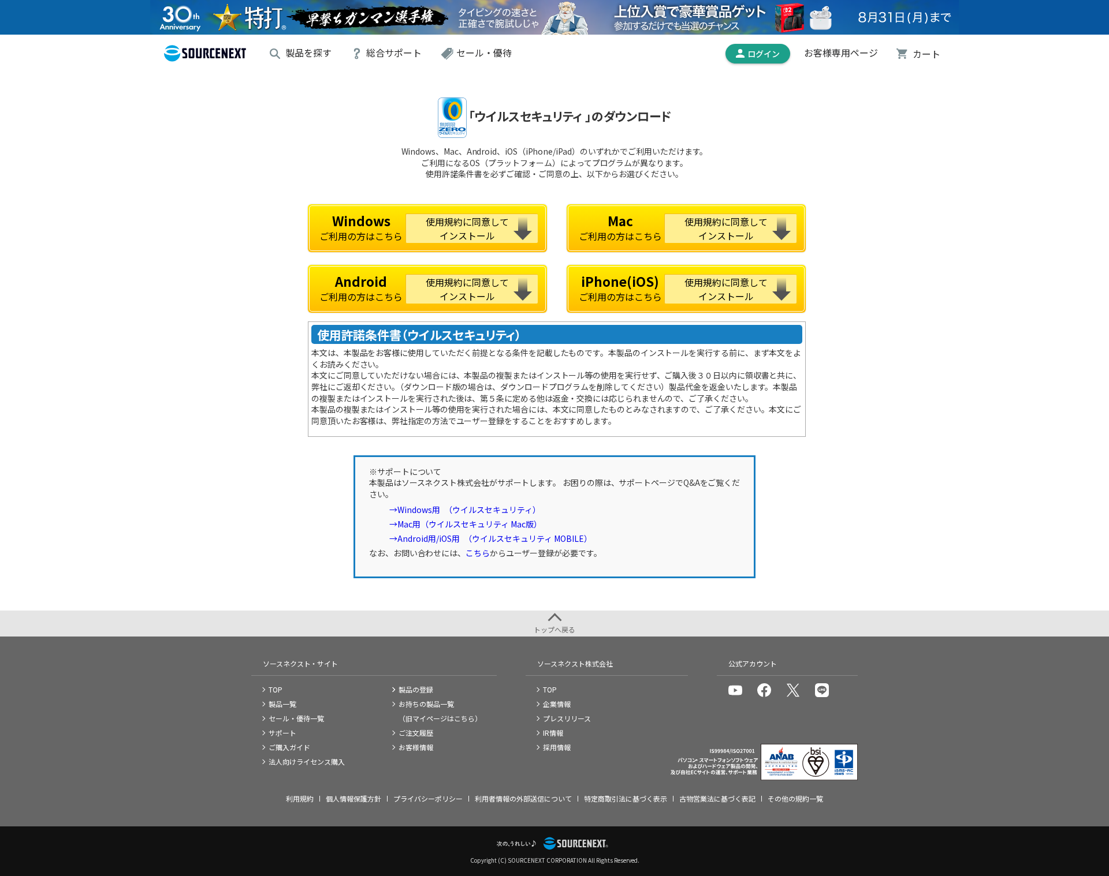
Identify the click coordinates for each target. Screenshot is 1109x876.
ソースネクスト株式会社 (574, 663)
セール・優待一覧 (296, 718)
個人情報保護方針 (353, 798)
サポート (282, 733)
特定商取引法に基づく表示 (625, 798)
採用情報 (557, 747)
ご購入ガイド (289, 747)
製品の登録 (416, 689)
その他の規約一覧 (795, 798)
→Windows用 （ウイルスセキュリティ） (465, 509)
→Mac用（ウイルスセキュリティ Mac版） (465, 524)
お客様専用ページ (841, 53)
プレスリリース (567, 718)
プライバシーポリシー (428, 798)
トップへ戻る (554, 629)
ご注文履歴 (416, 733)
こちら (478, 553)
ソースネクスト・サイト (300, 663)
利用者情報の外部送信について (523, 798)
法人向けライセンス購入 (307, 761)
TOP (275, 689)
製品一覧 (282, 704)
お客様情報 (416, 747)
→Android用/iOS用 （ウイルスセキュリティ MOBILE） (490, 538)
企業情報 (557, 704)
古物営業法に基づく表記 (717, 798)
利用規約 (300, 798)
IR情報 (553, 733)
